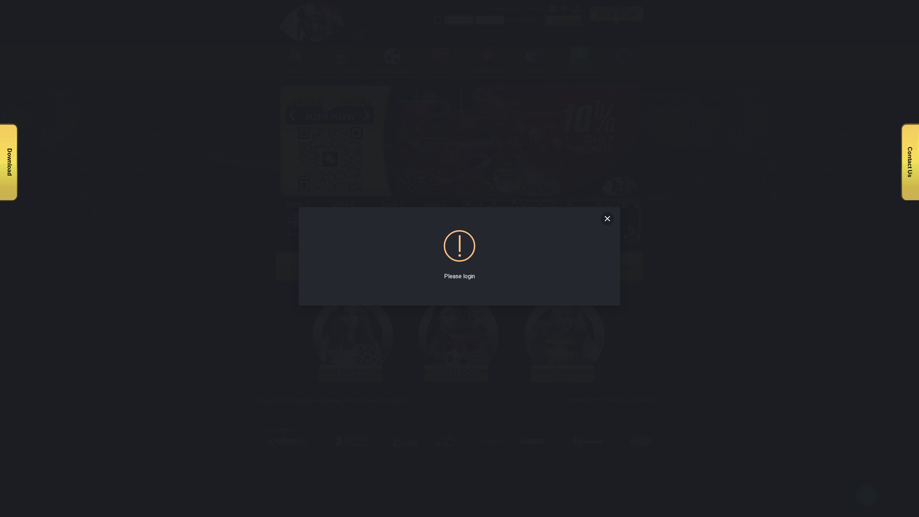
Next (643, 137)
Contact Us (910, 162)
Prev (399, 137)
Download (9, 162)
